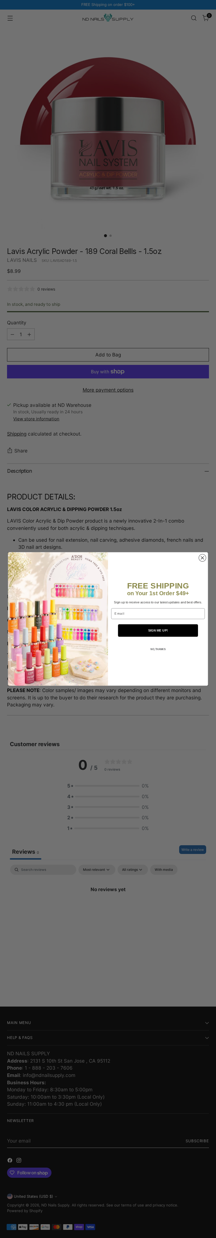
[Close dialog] (202, 558)
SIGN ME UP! (158, 630)
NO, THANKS (157, 649)
